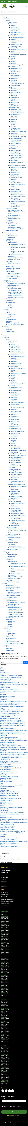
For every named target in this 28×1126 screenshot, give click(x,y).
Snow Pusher (14, 116)
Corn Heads (14, 42)
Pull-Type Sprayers (15, 141)
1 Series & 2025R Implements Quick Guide (10, 768)
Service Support (10, 271)
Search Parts (4, 872)
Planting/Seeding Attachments (18, 54)
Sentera (10, 305)
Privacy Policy (5, 894)
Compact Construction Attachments (17, 749)
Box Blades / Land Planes (17, 112)
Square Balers (14, 77)
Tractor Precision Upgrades (15, 290)
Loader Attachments (16, 111)
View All (10, 220)
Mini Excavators (15, 176)
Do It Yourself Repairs (11, 278)
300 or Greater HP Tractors (17, 34)
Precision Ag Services (13, 285)
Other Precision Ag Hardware (18, 65)
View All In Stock (12, 22)
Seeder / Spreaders (15, 128)
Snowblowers (14, 118)
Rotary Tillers (14, 119)
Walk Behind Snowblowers (17, 194)
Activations (13, 63)
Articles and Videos (11, 319)
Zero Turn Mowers (15, 189)
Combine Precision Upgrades (15, 297)
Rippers (12, 104)
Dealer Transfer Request (7, 901)
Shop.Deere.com (12, 235)
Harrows (13, 99)
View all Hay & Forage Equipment (8, 701)
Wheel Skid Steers (15, 172)
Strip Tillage (14, 95)
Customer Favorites (13, 223)
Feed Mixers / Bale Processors (18, 131)
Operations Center (10, 299)
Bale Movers (14, 82)
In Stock (8, 20)
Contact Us (9, 321)
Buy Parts (8, 234)
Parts (5, 232)
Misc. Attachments (15, 130)
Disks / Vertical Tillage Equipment (8, 711)
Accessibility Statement (7, 899)
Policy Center (4, 892)
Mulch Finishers (15, 100)
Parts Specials (9, 239)
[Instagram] (9, 1090)
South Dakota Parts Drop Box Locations (10, 792)
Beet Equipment (15, 152)
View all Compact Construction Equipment (10, 745)
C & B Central (11, 237)
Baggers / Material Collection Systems (9, 761)
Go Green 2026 (10, 222)
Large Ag (10, 316)
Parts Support (9, 241)
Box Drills (13, 56)
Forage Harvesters (15, 85)
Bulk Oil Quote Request (14, 263)
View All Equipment (6, 870)
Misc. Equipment (15, 159)
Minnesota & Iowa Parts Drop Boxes (9, 793)
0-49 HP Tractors (15, 27)
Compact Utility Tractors (14, 227)
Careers (6, 326)
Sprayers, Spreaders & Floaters (16, 135)
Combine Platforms (15, 41)
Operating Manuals (13, 275)
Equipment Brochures (11, 208)
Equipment (6, 19)
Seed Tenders (14, 160)
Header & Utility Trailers (16, 157)
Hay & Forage (11, 66)
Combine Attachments (16, 44)
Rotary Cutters (14, 133)
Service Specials (10, 270)
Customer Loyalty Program (13, 268)
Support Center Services (12, 282)
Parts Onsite (11, 256)
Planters (13, 51)
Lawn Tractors (14, 188)
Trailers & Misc (12, 148)
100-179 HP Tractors (16, 30)
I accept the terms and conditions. (12, 1106)
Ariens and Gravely (15, 206)
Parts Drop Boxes (12, 242)
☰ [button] (26, 6)
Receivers (13, 61)
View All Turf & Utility (16, 182)
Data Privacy (9, 307)
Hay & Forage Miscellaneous (18, 83)
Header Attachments (16, 46)
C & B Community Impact (12, 323)
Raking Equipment (15, 75)
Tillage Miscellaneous (16, 106)
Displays (13, 59)
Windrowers (14, 80)
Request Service (10, 266)
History (8, 311)
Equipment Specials (11, 217)
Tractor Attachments (13, 107)
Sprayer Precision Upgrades (15, 295)
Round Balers (14, 78)
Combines (13, 39)
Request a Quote (5, 906)
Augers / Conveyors (16, 150)
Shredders (13, 121)
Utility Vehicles (14, 198)
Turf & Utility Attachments (17, 205)
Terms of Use (4, 897)
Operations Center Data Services (16, 283)
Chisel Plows (14, 90)
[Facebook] (12, 1090)
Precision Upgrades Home (14, 288)
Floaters (13, 145)
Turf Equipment (12, 225)
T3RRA (10, 304)
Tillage (10, 87)
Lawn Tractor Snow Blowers (18, 196)
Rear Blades (14, 123)
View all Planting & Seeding (17, 49)
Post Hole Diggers (15, 114)
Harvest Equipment (13, 36)
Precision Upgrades (11, 287)
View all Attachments (16, 109)
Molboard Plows (15, 102)
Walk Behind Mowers (16, 191)
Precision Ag (11, 58)
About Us (6, 309)
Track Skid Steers (15, 174)
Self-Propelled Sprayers (16, 138)
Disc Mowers (14, 73)
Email (3, 1099)
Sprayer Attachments (16, 147)
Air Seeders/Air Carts (16, 53)
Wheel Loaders (14, 171)
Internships (9, 329)
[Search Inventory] (25, 12)
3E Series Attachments (14, 215)
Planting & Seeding (13, 48)
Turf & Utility (11, 181)
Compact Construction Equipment (16, 165)
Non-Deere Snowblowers (17, 162)
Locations (8, 312)
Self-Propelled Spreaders (17, 140)
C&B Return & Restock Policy (15, 258)
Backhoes (13, 126)
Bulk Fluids (9, 261)
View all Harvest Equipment (17, 37)
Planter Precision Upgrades (15, 292)
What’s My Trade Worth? (12, 230)
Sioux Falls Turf (12, 314)
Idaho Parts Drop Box (16, 254)
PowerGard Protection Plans (13, 276)
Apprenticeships (10, 331)
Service (5, 264)
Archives (2, 862)
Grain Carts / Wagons (16, 155)
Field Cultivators (15, 97)
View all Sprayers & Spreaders (18, 136)
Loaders (13, 124)
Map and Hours (4, 914)
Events (7, 317)
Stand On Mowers (15, 193)
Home (5, 17)
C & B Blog (4, 886)
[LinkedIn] (2, 1090)
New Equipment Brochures (15, 210)
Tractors (10, 24)
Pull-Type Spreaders (16, 143)
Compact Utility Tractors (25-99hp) (19, 752)
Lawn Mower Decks (16, 200)
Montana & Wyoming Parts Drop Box (9, 795)
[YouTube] (6, 1090)
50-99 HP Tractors (15, 29)
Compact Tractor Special (14, 218)
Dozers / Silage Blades (16, 153)
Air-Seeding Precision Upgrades (16, 294)
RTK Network (9, 300)
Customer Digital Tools (14, 259)
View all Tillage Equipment (17, 89)
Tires (12, 164)
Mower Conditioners (16, 71)
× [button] (1, 334)
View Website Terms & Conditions (14, 1115)
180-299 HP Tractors (16, 32)
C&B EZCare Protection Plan (15, 273)
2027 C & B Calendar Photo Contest (15, 324)
